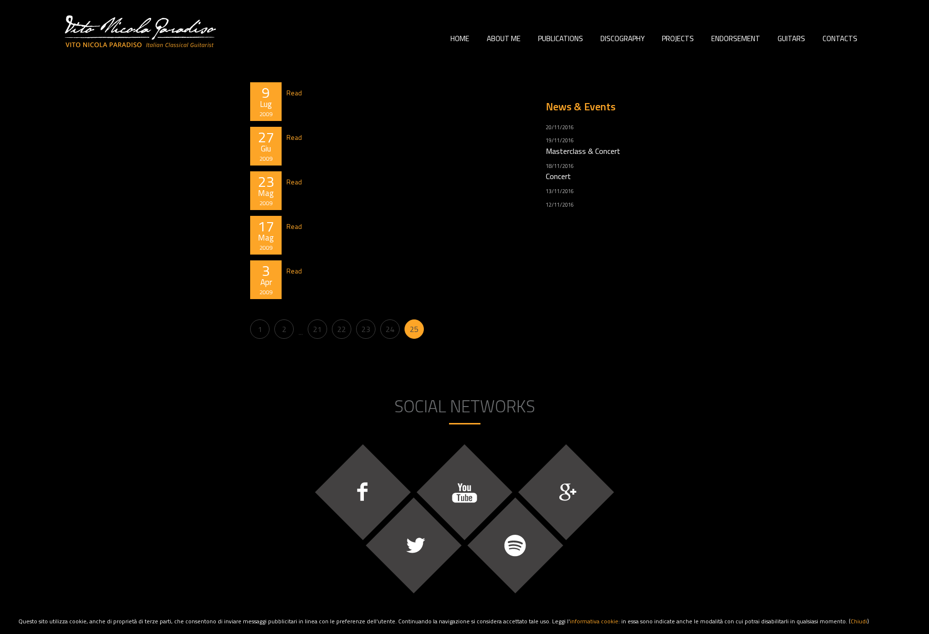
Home (459, 38)
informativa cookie (594, 621)
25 (414, 329)
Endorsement (735, 38)
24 (390, 329)
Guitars (791, 38)
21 (317, 329)
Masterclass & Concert (583, 151)
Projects (678, 38)
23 (365, 329)
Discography (622, 38)
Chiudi (859, 621)
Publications (560, 38)
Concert (558, 176)
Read (294, 93)
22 (341, 329)
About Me (504, 38)
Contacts (840, 38)
